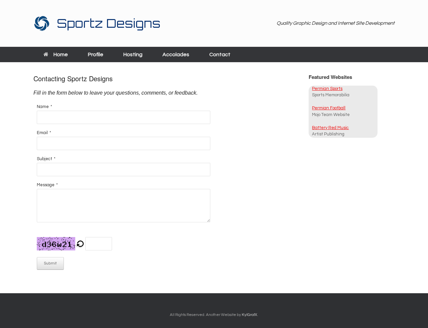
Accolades (176, 54)
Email (42, 132)
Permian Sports (327, 88)
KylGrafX (249, 315)
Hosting (132, 54)
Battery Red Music (330, 127)
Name (43, 106)
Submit (50, 263)
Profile (95, 54)
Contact (219, 54)
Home (61, 54)
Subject (44, 158)
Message (46, 185)
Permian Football (328, 108)
